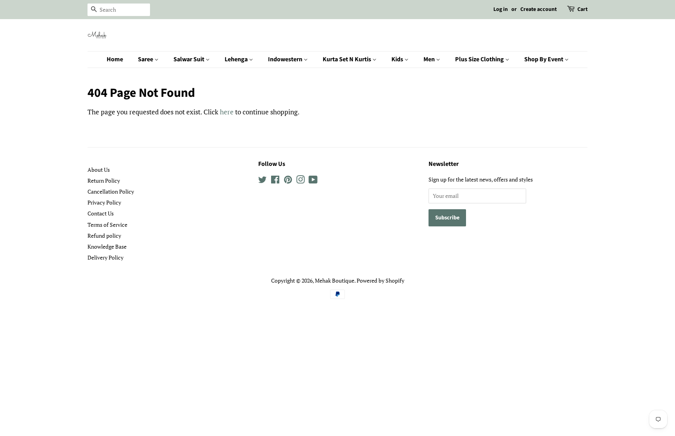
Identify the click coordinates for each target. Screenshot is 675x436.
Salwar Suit (189, 59)
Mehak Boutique (334, 280)
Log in (500, 9)
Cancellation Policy (111, 191)
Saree (146, 59)
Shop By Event (544, 59)
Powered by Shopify (380, 280)
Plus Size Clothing (480, 59)
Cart (582, 9)
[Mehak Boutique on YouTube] (313, 181)
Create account (538, 9)
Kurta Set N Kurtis (347, 59)
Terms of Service (107, 224)
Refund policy (104, 235)
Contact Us (101, 213)
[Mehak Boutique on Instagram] (300, 181)
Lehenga (237, 59)
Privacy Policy (104, 202)
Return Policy (104, 180)
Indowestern (286, 59)
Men (429, 59)
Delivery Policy (105, 257)
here (227, 111)
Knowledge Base (107, 246)
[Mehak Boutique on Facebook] (275, 181)
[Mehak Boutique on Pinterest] (288, 181)
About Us (99, 169)
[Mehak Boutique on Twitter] (262, 181)
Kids (397, 59)
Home (115, 59)
